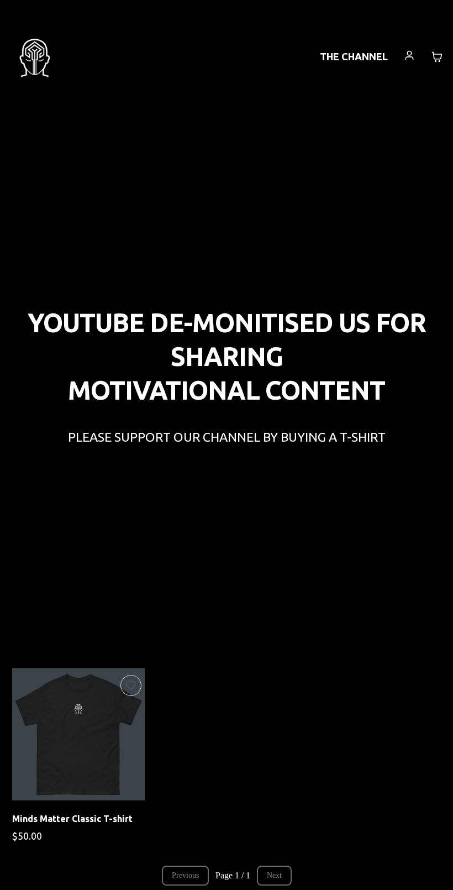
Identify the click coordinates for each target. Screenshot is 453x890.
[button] (409, 56)
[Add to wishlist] (130, 685)
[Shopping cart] (437, 56)
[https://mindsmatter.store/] (34, 55)
